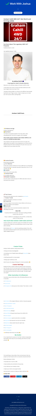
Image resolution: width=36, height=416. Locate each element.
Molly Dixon (7, 322)
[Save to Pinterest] (1, 209)
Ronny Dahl (25, 253)
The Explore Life (8, 286)
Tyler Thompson (8, 306)
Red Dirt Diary (8, 310)
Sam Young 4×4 (8, 327)
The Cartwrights (7, 330)
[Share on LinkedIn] (1, 211)
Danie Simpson (8, 315)
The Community (17, 12)
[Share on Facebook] (1, 204)
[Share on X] (1, 207)
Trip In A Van (7, 283)
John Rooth (25, 196)
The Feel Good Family (9, 308)
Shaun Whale (7, 313)
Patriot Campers (8, 318)
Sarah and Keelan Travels (10, 303)
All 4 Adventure (8, 281)
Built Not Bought (8, 325)
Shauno (13, 228)
